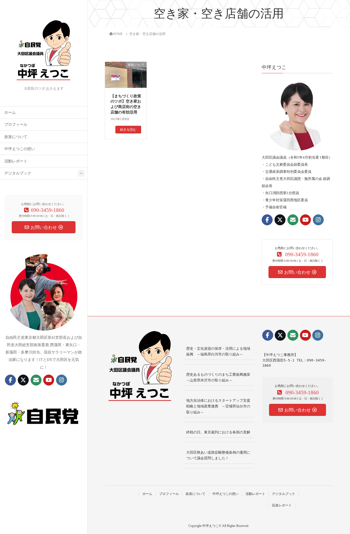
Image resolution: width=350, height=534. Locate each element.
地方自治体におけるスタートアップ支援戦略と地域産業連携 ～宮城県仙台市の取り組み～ (218, 406)
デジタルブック (17, 173)
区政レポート (282, 505)
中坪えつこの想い (19, 149)
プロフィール (15, 124)
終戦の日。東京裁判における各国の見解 (218, 432)
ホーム (10, 112)
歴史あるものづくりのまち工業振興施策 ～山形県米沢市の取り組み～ (220, 377)
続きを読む (128, 130)
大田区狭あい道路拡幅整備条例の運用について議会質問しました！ (218, 455)
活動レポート (15, 161)
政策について (15, 137)
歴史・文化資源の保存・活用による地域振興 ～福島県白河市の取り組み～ (218, 351)
